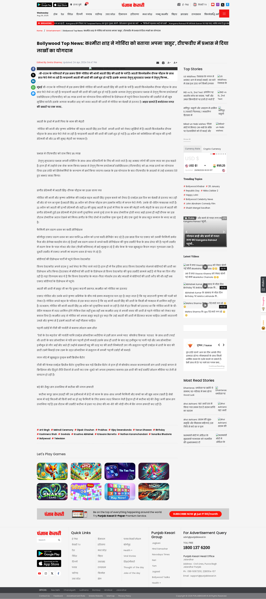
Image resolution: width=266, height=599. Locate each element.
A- (169, 63)
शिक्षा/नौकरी (129, 561)
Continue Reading (216, 366)
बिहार (174, 14)
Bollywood (43, 438)
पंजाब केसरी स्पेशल (132, 539)
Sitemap (111, 596)
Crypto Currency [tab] (212, 148)
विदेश (74, 556)
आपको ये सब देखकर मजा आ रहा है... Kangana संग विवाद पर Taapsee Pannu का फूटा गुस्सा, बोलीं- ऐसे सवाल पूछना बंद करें (87, 23)
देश (73, 550)
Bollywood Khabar (194, 186)
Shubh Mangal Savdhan (196, 207)
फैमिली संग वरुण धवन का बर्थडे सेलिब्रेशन (60, 229)
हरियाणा (101, 544)
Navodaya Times (161, 554)
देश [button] (62, 14)
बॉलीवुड (127, 544)
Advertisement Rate (76, 596)
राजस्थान (102, 567)
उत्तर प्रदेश (110, 14)
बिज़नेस (101, 573)
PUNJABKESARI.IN (200, 596)
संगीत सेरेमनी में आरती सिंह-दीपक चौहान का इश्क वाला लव (69, 190)
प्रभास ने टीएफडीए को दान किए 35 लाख (59, 153)
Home (39, 30)
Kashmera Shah (47, 434)
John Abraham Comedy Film (199, 203)
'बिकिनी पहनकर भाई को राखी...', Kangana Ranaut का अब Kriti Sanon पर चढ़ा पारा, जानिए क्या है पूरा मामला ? (188, 23)
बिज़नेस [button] (208, 14)
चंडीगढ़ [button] (98, 14)
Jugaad (156, 571)
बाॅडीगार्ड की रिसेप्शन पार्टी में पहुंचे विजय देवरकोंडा (63, 259)
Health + (128, 550)
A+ (175, 63)
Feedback (58, 596)
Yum (154, 565)
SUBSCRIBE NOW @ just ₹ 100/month (195, 514)
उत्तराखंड (101, 561)
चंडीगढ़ (75, 573)
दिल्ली (79, 14)
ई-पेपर (75, 539)
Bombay (96, 590)
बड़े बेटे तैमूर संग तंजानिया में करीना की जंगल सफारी (65, 387)
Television (58, 438)
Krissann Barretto (106, 434)
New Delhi (55, 590)
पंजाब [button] (89, 14)
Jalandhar (121, 590)
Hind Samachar (160, 548)
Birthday (159, 429)
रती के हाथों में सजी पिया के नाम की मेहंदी (61, 121)
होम (55, 14)
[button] (186, 231)
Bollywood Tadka (161, 577)
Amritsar (108, 590)
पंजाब (74, 567)
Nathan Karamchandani (132, 434)
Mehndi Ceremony (62, 429)
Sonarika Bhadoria (160, 434)
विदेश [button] (70, 14)
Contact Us (44, 596)
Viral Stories (130, 556)
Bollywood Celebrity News (198, 199)
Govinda (64, 434)
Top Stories (192, 69)
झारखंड (184, 14)
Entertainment (53, 30)
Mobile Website (96, 596)
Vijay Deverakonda (120, 429)
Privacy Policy (124, 596)
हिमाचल (101, 539)
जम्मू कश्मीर (162, 14)
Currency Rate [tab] (192, 148)
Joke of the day (132, 573)
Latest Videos (191, 256)
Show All (187, 139)
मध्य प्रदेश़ (147, 14)
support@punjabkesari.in (203, 575)
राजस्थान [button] (196, 14)
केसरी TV (76, 544)
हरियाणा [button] (134, 14)
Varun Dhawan (142, 429)
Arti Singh (43, 429)
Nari (154, 560)
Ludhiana (84, 590)
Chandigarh (70, 590)
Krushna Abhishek (82, 434)
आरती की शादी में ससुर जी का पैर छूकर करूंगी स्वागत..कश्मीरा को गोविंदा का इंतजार (82, 288)
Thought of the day (134, 567)
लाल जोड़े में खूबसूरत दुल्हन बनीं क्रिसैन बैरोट (61, 357)
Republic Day (191, 190)
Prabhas (101, 429)
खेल (99, 578)
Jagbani (156, 543)
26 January (213, 186)
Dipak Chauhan (84, 429)
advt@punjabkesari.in (194, 537)
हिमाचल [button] (123, 14)
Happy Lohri (190, 195)
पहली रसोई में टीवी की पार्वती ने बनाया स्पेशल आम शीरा (67, 328)
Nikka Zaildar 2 (209, 190)
